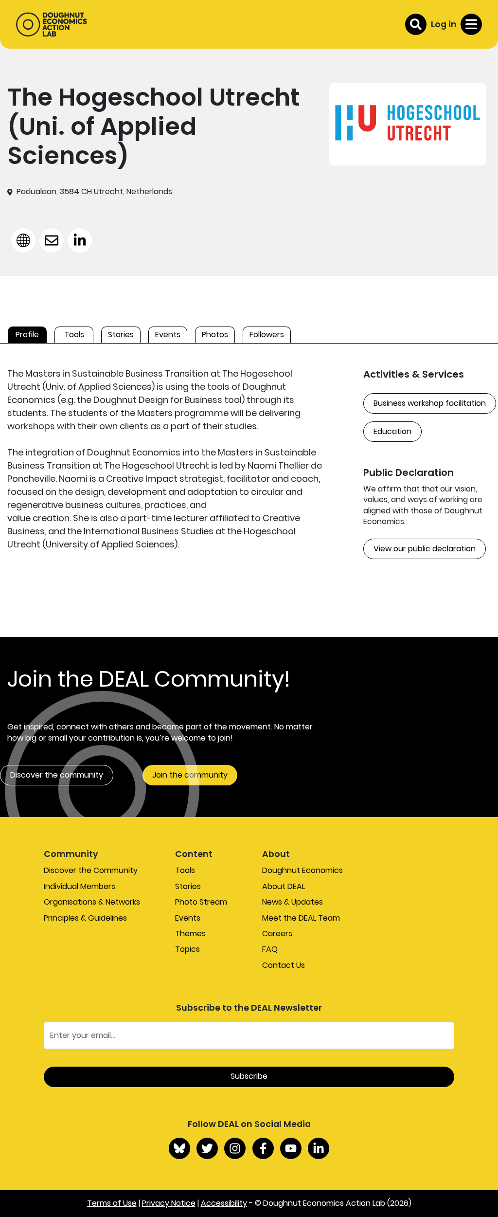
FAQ (270, 949)
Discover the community (56, 775)
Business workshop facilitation (430, 403)
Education (392, 431)
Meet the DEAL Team (301, 918)
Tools (185, 870)
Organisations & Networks (92, 902)
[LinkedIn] (318, 1148)
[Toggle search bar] (416, 24)
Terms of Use (112, 1203)
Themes (190, 933)
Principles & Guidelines (85, 918)
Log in (444, 24)
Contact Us (283, 965)
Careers (277, 933)
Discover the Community (91, 870)
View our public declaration (425, 548)
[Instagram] (235, 1148)
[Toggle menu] (471, 24)
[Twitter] (207, 1148)
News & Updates (292, 902)
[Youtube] (291, 1148)
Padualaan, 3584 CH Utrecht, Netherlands (94, 191)
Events (187, 918)
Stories (188, 886)
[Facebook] (263, 1148)
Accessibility (224, 1203)
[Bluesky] (179, 1148)
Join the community (190, 775)
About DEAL (283, 886)
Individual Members (79, 886)
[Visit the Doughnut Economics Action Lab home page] (51, 24)
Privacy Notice (169, 1203)
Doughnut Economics (302, 870)
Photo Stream (201, 902)
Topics (187, 949)
